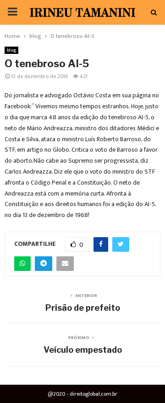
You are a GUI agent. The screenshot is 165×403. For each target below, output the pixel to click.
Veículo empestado (83, 350)
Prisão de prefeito (82, 308)
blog (11, 50)
